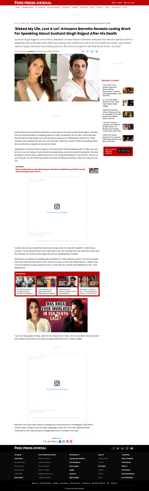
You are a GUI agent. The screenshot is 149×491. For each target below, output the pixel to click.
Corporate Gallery (77, 458)
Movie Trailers (44, 470)
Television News (45, 477)
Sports (100, 7)
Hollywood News (45, 462)
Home (17, 7)
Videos (124, 466)
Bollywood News (45, 458)
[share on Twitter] (87, 51)
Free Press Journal (33, 2)
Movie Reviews (44, 466)
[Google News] (50, 441)
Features (84, 7)
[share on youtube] (131, 448)
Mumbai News (27, 7)
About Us (35, 483)
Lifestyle (101, 466)
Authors (114, 483)
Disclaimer (64, 483)
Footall (100, 462)
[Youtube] (71, 441)
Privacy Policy (75, 483)
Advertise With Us (98, 483)
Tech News (126, 462)
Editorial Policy (45, 483)
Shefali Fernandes (21, 51)
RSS (108, 483)
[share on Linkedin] (92, 51)
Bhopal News (19, 470)
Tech (125, 7)
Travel (100, 474)
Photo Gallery (127, 458)
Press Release (127, 477)
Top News (126, 455)
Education (116, 7)
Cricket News (103, 458)
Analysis (18, 455)
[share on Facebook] (83, 51)
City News (19, 458)
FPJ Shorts (40, 7)
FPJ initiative (74, 462)
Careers (56, 483)
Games (75, 7)
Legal (71, 470)
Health (100, 470)
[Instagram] (67, 441)
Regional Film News (46, 474)
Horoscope (74, 466)
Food (100, 477)
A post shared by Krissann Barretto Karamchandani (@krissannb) (57, 241)
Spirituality (74, 477)
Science (72, 474)
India (92, 7)
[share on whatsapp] (96, 51)
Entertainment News (47, 455)
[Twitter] (63, 441)
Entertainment (53, 7)
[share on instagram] (127, 448)
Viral (107, 7)
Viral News (126, 470)
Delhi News (19, 474)
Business (66, 7)
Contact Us (86, 483)
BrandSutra (74, 455)
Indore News (19, 466)
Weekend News (128, 474)
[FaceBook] (60, 441)
